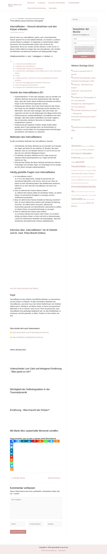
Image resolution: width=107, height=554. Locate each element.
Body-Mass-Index (78, 149)
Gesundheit (88, 166)
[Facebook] (13, 441)
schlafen (72, 195)
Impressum (62, 550)
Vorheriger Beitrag (17, 478)
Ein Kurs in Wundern (81, 153)
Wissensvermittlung (82, 203)
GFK (84, 170)
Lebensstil (80, 180)
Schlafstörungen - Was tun (87, 195)
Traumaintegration (74, 203)
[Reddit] (40, 441)
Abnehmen (31, 3)
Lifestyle (92, 179)
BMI (91, 146)
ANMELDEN (84, 56)
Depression (91, 149)
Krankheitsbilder (73, 3)
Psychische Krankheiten (79, 191)
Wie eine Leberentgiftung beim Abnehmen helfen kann (33, 82)
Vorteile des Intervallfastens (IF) (26, 64)
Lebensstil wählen (87, 179)
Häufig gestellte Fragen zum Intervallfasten (29, 68)
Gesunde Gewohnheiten (56, 3)
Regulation (86, 191)
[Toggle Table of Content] (11, 61)
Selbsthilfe (94, 195)
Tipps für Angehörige (90, 199)
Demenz (84, 149)
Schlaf (93, 191)
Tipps (84, 199)
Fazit (17, 75)
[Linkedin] (29, 441)
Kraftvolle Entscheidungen (76, 176)
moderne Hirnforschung (77, 183)
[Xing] (23, 441)
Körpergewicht (74, 179)
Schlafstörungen (78, 195)
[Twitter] (18, 441)
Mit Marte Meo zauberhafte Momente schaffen (30, 87)
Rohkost (90, 191)
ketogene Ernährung (88, 173)
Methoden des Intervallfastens (25, 66)
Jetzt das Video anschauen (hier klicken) (24, 288)
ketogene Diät (78, 173)
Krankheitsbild (84, 176)
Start (11, 18)
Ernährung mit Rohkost (84, 157)
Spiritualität (53, 8)
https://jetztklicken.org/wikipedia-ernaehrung (27, 337)
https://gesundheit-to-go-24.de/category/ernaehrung (30, 332)
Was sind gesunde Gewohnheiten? (27, 85)
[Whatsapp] (45, 441)
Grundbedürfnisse (89, 170)
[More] (57, 441)
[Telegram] (51, 441)
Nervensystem (86, 183)
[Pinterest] (34, 441)
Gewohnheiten (80, 170)
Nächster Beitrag (55, 478)
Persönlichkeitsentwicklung (36, 8)
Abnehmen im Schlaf (86, 146)
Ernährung (41, 3)
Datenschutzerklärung (48, 550)
